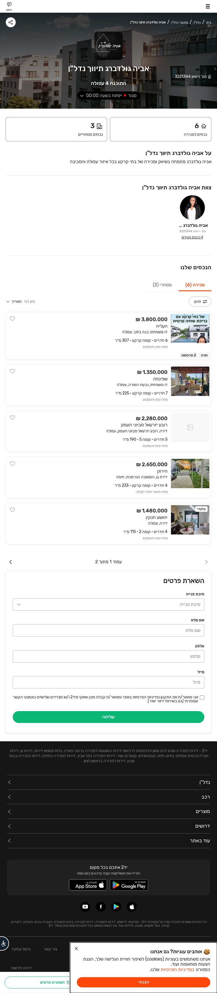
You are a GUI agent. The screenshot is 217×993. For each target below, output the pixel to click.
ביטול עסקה (21, 949)
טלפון (199, 646)
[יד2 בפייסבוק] (101, 907)
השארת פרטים (52, 982)
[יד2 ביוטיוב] (85, 907)
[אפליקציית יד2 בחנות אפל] (132, 907)
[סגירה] (76, 948)
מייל (201, 672)
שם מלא (197, 620)
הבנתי (143, 982)
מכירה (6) (195, 285)
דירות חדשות (21, 968)
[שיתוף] (11, 22)
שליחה (108, 717)
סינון (197, 301)
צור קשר (50, 949)
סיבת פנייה (195, 594)
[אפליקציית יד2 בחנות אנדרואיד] (116, 907)
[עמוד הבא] (11, 562)
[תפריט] (207, 6)
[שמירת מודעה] (12, 318)
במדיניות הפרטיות (177, 969)
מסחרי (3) (162, 285)
